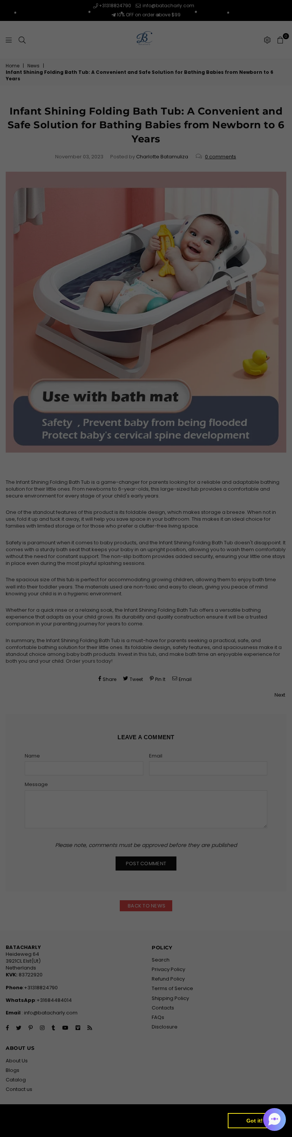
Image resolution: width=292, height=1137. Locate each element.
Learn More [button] (27, 1125)
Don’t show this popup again (150, 628)
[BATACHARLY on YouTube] (173, 603)
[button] (274, 1119)
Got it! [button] (254, 1121)
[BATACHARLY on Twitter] (119, 603)
